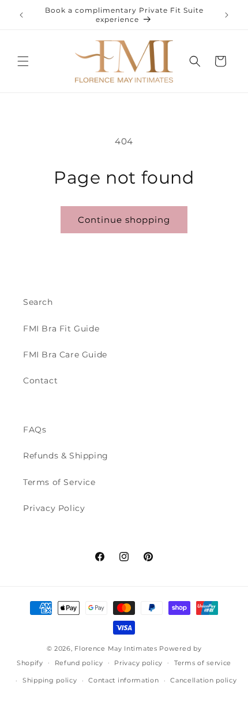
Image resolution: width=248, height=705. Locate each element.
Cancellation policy (203, 680)
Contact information (123, 680)
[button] (23, 61)
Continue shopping (124, 219)
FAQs (34, 429)
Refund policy (79, 663)
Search (38, 302)
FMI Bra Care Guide (65, 354)
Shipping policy (49, 680)
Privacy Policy (54, 508)
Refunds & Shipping (65, 455)
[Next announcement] (226, 15)
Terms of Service (59, 482)
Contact (40, 380)
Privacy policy (138, 663)
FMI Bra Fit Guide (61, 328)
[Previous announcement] (21, 15)
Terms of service (202, 663)
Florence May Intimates (115, 648)
